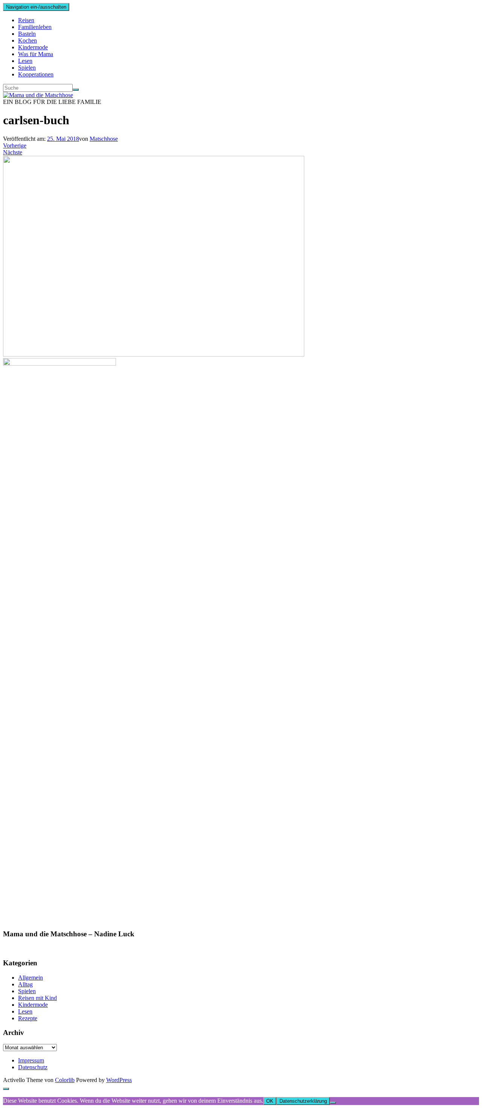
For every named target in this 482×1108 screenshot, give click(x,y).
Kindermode (33, 47)
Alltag (25, 984)
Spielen (27, 67)
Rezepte (27, 1018)
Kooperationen (35, 74)
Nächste (12, 152)
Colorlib (65, 1080)
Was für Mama (35, 54)
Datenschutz (32, 1067)
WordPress (119, 1080)
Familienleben (35, 27)
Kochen (27, 40)
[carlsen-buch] (153, 354)
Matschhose (104, 139)
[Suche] (76, 89)
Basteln (27, 33)
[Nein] (333, 1103)
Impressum (31, 1060)
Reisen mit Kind (37, 998)
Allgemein (30, 977)
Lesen (25, 61)
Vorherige (14, 145)
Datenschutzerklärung (303, 1101)
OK (269, 1101)
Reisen (26, 20)
